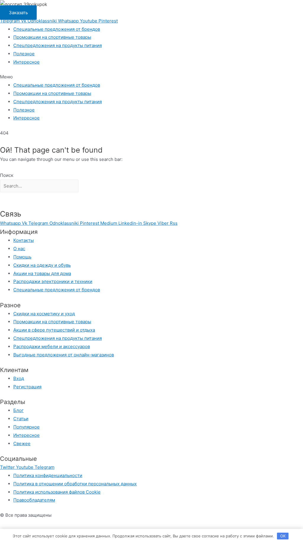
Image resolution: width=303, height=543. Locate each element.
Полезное (24, 53)
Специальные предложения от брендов (56, 29)
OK (283, 536)
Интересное (26, 62)
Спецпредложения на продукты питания (57, 45)
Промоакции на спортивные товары (52, 37)
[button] (151, 77)
